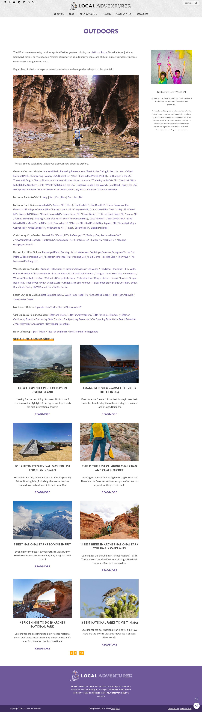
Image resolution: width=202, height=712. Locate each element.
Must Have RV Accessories (29, 323)
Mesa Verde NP (36, 222)
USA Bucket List (61, 175)
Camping (38, 218)
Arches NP (58, 204)
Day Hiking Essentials (58, 323)
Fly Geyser (130, 273)
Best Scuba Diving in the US (102, 171)
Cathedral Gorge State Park (60, 277)
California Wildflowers (81, 273)
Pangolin (116, 708)
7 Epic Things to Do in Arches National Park (42, 625)
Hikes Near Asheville (121, 294)
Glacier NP (25, 213)
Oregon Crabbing (71, 282)
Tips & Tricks (38, 331)
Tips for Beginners (57, 331)
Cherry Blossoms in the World (50, 180)
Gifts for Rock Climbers (106, 314)
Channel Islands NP (60, 209)
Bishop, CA (93, 235)
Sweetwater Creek (23, 299)
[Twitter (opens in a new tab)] (23, 2)
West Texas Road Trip (77, 294)
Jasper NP (131, 213)
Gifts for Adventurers (79, 314)
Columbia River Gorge (89, 277)
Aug (45, 197)
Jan (75, 197)
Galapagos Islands (23, 244)
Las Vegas (102, 689)
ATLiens (105, 686)
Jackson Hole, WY (111, 235)
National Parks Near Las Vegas (51, 273)
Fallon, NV (96, 239)
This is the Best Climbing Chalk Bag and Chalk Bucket (109, 468)
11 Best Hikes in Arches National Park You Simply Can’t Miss (109, 546)
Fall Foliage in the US (120, 175)
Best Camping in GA (52, 294)
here (129, 689)
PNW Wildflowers (50, 282)
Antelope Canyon (100, 252)
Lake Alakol (82, 252)
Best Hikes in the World (85, 175)
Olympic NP (76, 222)
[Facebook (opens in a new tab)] (19, 2)
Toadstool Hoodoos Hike (114, 268)
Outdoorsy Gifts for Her (49, 319)
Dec (70, 197)
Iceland (122, 239)
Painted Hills (80, 218)
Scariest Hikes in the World (52, 189)
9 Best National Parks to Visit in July (42, 544)
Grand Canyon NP (51, 213)
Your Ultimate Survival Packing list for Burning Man (42, 468)
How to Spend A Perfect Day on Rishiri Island (42, 390)
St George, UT (77, 235)
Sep (51, 197)
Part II (102, 175)
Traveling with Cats (102, 180)
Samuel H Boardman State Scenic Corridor (106, 282)
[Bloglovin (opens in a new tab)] (28, 2)
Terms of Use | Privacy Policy (180, 708)
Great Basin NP (90, 213)
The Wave (122, 256)
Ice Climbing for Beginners (83, 331)
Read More (42, 414)
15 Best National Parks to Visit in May (109, 623)
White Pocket (60, 286)
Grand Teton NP (71, 213)
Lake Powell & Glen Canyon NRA (107, 218)
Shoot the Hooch (99, 294)
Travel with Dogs (22, 180)
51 (81, 653)
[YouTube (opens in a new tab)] (14, 2)
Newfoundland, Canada (27, 239)
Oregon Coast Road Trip (109, 273)
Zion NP (95, 227)
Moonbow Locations (79, 180)
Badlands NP (82, 204)
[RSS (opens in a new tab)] (33, 2)
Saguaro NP (110, 222)
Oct (57, 197)
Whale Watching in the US (60, 184)
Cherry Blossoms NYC (69, 306)
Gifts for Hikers (57, 314)
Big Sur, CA (110, 239)
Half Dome (94, 256)
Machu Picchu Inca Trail (58, 256)
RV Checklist (122, 180)
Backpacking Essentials (76, 319)
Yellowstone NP (55, 227)
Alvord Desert (110, 277)
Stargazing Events (41, 175)
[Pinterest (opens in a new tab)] (9, 2)
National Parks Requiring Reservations (64, 171)
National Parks (99, 52)
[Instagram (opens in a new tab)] (5, 2)
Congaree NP (80, 209)
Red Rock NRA (93, 222)
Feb (81, 197)
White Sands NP (36, 227)
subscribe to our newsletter (104, 692)
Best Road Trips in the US (122, 184)
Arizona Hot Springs (51, 268)
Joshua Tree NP (23, 218)
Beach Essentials (128, 319)
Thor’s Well (32, 282)
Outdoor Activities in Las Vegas (81, 268)
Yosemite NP (82, 227)
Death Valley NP (117, 209)
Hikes (69, 204)
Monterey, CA (81, 239)
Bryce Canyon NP (39, 209)
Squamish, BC (64, 239)
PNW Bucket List (42, 286)
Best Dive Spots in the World (91, 184)
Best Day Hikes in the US (82, 189)
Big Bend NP (98, 204)
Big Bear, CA (49, 239)
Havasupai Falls (50, 252)
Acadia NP (45, 204)
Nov (63, 197)
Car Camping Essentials (104, 319)
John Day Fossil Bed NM (58, 218)
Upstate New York (45, 306)
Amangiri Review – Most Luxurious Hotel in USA (109, 390)
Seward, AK (48, 235)
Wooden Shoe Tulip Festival (28, 277)
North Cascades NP (57, 222)
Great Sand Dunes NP (112, 213)
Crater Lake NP (98, 209)
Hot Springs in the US (24, 189)
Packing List (67, 252)
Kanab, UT (62, 235)
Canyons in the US (107, 189)
